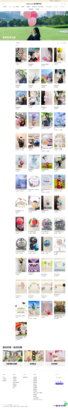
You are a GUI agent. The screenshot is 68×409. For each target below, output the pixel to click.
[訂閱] (64, 377)
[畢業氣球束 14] (59, 162)
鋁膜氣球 (35, 379)
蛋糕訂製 (14, 384)
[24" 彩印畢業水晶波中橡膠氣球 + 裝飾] (59, 244)
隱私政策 (15, 406)
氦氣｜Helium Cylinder (37, 399)
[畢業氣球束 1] (59, 76)
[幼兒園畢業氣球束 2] (46, 203)
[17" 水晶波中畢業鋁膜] (34, 203)
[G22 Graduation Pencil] (59, 182)
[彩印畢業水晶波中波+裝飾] (46, 119)
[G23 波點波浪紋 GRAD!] (21, 244)
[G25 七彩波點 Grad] (46, 224)
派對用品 (35, 391)
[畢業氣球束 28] (21, 98)
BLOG (4, 377)
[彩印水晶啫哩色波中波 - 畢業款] (46, 182)
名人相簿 (4, 379)
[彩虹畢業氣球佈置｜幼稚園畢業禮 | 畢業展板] (21, 329)
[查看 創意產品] (34, 356)
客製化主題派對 (16, 382)
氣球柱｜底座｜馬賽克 (37, 392)
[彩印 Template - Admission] (34, 182)
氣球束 (34, 384)
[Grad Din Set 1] (34, 265)
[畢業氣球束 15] (34, 140)
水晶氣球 (35, 377)
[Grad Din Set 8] (46, 286)
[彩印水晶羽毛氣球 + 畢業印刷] (46, 140)
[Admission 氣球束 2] (46, 55)
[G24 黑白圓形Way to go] (59, 224)
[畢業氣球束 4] (34, 76)
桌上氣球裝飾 (36, 398)
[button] (3, 4)
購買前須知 (25, 377)
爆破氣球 (35, 389)
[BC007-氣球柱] (21, 265)
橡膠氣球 (35, 382)
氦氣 (14, 387)
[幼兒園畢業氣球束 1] (59, 203)
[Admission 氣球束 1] (59, 55)
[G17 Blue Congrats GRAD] (46, 244)
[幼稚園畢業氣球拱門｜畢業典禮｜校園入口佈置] (59, 308)
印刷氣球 (14, 379)
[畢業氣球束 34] (21, 162)
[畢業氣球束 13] (34, 55)
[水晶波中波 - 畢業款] (59, 140)
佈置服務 (14, 377)
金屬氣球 (35, 380)
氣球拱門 (35, 394)
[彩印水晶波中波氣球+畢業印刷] (59, 119)
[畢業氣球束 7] (34, 98)
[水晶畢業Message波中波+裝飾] (34, 308)
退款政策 (11, 406)
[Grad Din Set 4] (46, 265)
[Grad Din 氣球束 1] (21, 224)
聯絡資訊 (26, 406)
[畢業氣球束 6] (21, 119)
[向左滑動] (3, 1)
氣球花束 (35, 396)
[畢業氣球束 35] (46, 98)
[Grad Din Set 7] (59, 286)
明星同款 (4, 380)
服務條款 (18, 406)
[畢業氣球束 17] (59, 98)
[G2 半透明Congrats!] (34, 224)
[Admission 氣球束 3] (21, 55)
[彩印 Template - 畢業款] (21, 308)
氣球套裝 (35, 387)
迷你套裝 (35, 385)
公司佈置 (14, 380)
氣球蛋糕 (14, 385)
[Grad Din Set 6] (34, 286)
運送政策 (22, 406)
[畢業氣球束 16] (34, 162)
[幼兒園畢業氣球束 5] (46, 162)
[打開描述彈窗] (20, 364)
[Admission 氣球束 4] (46, 308)
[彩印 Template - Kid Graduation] (21, 203)
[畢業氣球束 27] (46, 76)
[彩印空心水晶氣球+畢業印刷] (21, 182)
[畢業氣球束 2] (21, 76)
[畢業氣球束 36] (34, 119)
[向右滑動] (64, 1)
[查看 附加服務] (55, 356)
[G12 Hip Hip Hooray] (34, 244)
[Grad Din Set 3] (59, 265)
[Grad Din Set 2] (21, 286)
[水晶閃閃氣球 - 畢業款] (21, 140)
